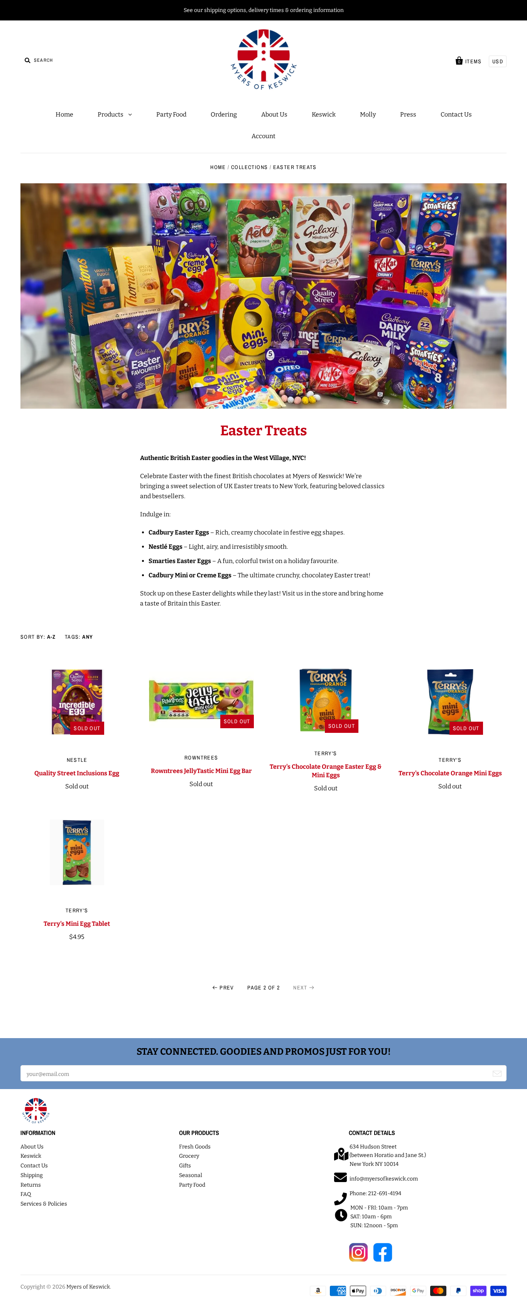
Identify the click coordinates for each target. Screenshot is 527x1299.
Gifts (185, 1165)
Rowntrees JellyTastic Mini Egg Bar (201, 771)
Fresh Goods (195, 1146)
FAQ (25, 1194)
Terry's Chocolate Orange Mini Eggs (450, 773)
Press (408, 114)
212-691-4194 (384, 1193)
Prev (227, 987)
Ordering (224, 114)
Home (64, 114)
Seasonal (190, 1175)
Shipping (31, 1175)
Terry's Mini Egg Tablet (77, 923)
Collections (249, 167)
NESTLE (77, 759)
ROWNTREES (201, 757)
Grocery (189, 1156)
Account (263, 136)
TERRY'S (325, 753)
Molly (368, 114)
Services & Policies (43, 1204)
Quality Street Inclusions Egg (76, 773)
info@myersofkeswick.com (384, 1179)
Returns (30, 1185)
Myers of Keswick (88, 1287)
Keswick (324, 114)
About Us (274, 114)
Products (111, 114)
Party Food (171, 114)
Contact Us (456, 114)
